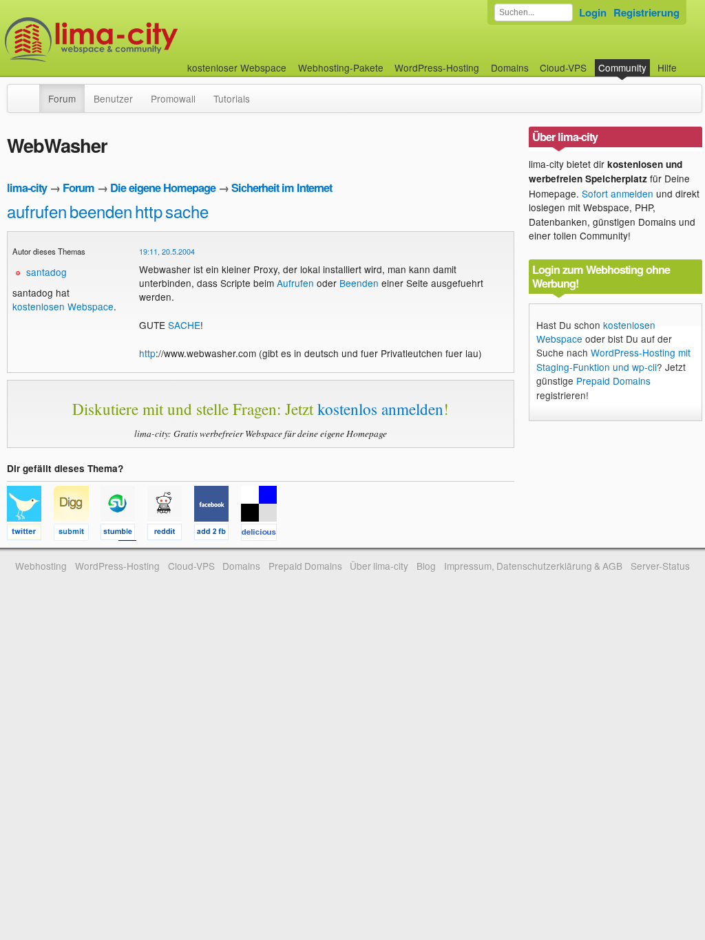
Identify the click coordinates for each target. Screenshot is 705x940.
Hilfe (667, 67)
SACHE (184, 325)
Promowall (173, 98)
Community (622, 67)
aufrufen (37, 211)
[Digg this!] (77, 534)
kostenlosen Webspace (63, 306)
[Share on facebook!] (217, 534)
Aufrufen (295, 283)
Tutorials (231, 98)
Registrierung (646, 12)
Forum (62, 98)
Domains (510, 67)
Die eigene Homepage (162, 187)
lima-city (27, 187)
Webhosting (41, 566)
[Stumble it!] (124, 534)
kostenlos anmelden (380, 408)
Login (593, 12)
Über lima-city (379, 566)
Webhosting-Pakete (340, 67)
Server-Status (660, 566)
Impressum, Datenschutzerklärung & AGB (533, 566)
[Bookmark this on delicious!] (263, 534)
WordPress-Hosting (436, 67)
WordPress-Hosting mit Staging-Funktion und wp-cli (613, 359)
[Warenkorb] (687, 61)
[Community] (30, 91)
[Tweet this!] (30, 534)
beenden (101, 211)
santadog (46, 272)
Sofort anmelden (617, 193)
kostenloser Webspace (236, 67)
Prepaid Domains (613, 380)
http (148, 211)
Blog (426, 566)
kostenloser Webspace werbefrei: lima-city (142, 39)
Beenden (359, 283)
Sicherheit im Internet (281, 187)
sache (187, 211)
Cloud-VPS (563, 67)
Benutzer (113, 98)
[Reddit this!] (170, 534)
